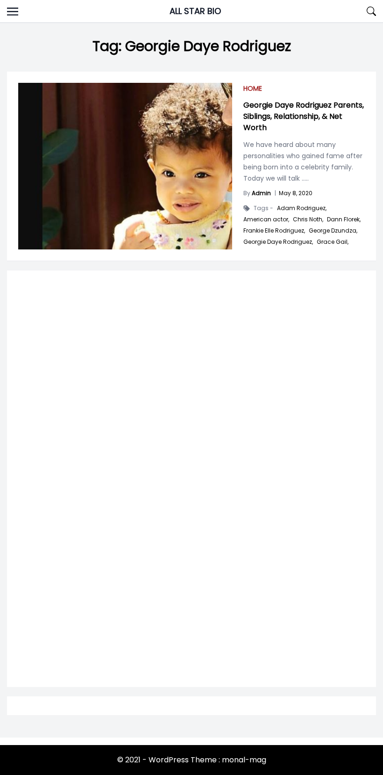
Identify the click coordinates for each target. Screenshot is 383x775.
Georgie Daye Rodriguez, (278, 242)
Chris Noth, (308, 219)
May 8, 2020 (295, 193)
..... (304, 178)
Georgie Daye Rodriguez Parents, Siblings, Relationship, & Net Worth (303, 116)
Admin (261, 193)
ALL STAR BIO (195, 11)
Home (252, 88)
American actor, (266, 219)
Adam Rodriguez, (301, 208)
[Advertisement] (191, 396)
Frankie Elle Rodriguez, (274, 230)
